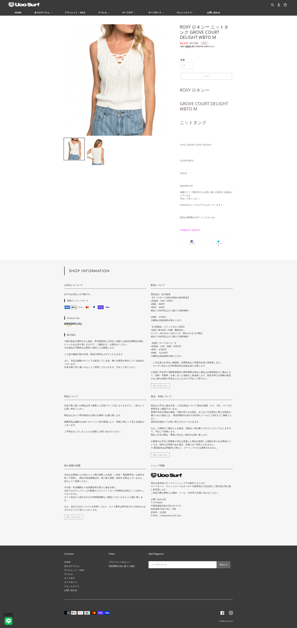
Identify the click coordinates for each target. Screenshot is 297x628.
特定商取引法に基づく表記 (122, 566)
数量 (183, 59)
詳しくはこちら (160, 385)
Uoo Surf (229, 621)
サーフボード (70, 582)
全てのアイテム (71, 566)
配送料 (188, 46)
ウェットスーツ (71, 586)
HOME (67, 562)
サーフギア (69, 578)
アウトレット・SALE (74, 570)
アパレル (68, 574)
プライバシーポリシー (119, 562)
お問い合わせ (70, 590)
